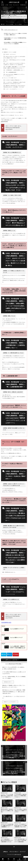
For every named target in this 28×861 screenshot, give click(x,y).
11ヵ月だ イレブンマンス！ (10, 54)
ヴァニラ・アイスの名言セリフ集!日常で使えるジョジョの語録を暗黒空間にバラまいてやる (21, 825)
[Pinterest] (16, 654)
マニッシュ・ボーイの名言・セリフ (9, 77)
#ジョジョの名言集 (9, 24)
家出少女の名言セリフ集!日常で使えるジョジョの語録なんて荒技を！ (7, 810)
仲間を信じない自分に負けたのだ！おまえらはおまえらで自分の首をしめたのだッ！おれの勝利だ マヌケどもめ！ (14, 86)
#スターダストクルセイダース (15, 16)
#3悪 (3, 16)
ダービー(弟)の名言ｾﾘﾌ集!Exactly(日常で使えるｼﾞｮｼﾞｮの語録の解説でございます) (7, 840)
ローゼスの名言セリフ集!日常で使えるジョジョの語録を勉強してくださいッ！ (21, 795)
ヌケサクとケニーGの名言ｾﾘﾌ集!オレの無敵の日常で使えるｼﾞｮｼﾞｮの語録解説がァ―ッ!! (7, 825)
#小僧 (8, 17)
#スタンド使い (7, 16)
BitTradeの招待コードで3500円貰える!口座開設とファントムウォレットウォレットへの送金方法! (15, 43)
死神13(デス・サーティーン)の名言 (9, 52)
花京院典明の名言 (6, 622)
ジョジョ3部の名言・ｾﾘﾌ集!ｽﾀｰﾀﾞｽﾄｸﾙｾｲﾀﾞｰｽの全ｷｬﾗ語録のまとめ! (17, 647)
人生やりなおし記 (14, 2)
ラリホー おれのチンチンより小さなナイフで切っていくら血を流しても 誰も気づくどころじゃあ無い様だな (14, 64)
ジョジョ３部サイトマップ (16, 637)
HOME (3, 24)
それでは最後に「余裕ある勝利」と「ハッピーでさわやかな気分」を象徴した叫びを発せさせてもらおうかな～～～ (14, 67)
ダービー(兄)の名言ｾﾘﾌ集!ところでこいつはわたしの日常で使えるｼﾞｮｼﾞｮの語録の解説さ (21, 840)
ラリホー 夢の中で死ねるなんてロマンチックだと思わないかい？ (14, 61)
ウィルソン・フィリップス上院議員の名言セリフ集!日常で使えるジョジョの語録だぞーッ (7, 795)
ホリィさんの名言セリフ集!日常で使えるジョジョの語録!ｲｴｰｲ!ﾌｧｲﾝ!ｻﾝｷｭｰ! (21, 810)
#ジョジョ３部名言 (13, 15)
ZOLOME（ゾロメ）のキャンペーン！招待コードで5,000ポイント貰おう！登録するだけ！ (15, 34)
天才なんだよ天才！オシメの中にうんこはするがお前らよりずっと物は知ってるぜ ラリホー (14, 57)
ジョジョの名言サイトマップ (16, 628)
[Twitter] (4, 654)
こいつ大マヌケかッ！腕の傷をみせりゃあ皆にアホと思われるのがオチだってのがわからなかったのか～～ (14, 83)
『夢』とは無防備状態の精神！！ (10, 72)
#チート (22, 16)
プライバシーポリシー (14, 851)
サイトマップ (22, 851)
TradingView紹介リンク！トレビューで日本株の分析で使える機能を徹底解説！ (15, 39)
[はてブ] (9, 654)
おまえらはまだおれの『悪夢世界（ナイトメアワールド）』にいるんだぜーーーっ (13, 75)
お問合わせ (5, 851)
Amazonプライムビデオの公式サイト (10, 701)
